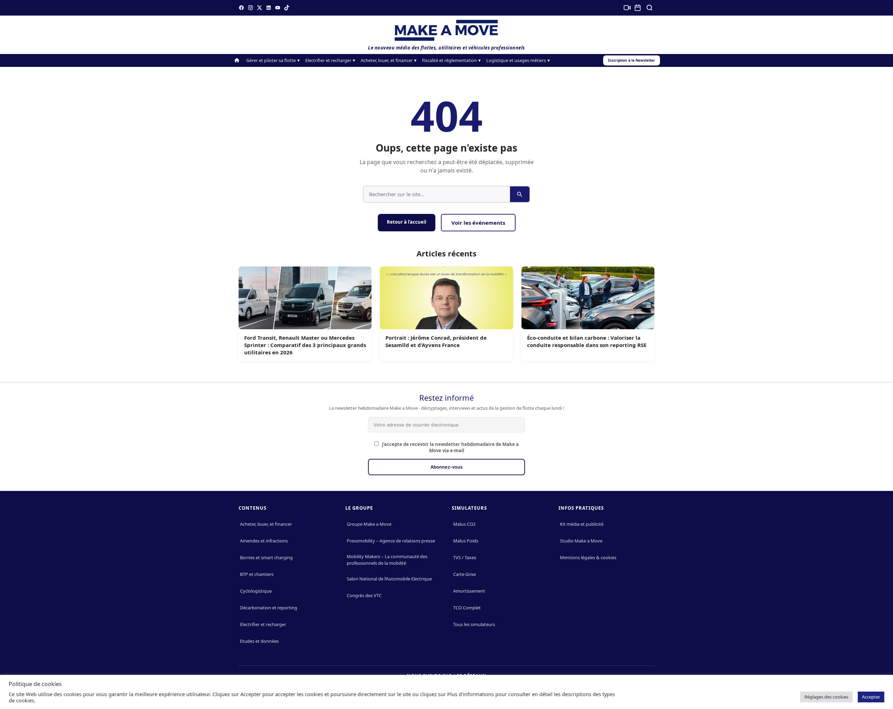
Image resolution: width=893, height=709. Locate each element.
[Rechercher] (649, 8)
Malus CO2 (464, 524)
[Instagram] (250, 7)
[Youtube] (277, 7)
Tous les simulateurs (474, 624)
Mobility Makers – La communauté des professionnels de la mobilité (387, 559)
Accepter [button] (871, 697)
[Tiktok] (287, 7)
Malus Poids (465, 541)
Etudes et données (259, 641)
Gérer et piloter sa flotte (271, 60)
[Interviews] (627, 7)
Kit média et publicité (581, 524)
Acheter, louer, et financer (387, 60)
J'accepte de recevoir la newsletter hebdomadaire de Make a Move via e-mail (450, 447)
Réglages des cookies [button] (826, 697)
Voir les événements (478, 222)
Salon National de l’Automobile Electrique (389, 579)
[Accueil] (236, 60)
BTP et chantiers (256, 574)
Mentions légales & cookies (588, 557)
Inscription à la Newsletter (631, 60)
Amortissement (469, 591)
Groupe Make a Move (369, 524)
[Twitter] (259, 7)
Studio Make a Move (581, 541)
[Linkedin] (268, 7)
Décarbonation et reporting (268, 607)
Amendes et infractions (264, 541)
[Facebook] (241, 7)
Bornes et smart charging (266, 557)
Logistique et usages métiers (516, 60)
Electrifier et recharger (328, 60)
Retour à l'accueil (406, 222)
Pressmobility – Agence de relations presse (391, 541)
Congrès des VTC (364, 595)
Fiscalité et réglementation (449, 60)
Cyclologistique (256, 591)
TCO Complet (467, 607)
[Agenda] (637, 7)
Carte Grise (464, 574)
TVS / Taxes (464, 557)
